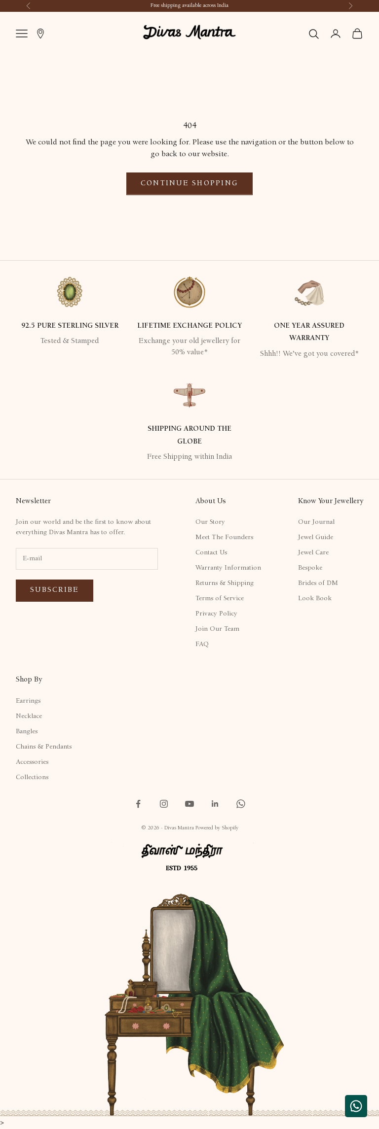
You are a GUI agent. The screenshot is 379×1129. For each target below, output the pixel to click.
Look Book (315, 598)
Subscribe (54, 590)
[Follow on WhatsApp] (241, 804)
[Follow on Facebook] (138, 804)
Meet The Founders (224, 537)
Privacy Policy (216, 614)
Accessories (32, 762)
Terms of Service (219, 598)
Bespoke (310, 568)
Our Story (210, 522)
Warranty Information (228, 568)
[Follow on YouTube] (189, 804)
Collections (32, 777)
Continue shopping (189, 183)
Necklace (29, 716)
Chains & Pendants (44, 747)
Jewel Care (313, 552)
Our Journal (316, 522)
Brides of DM (318, 583)
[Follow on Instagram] (164, 804)
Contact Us (211, 552)
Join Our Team (217, 629)
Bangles (27, 731)
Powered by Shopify (216, 828)
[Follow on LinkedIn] (215, 804)
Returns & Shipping (224, 583)
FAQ (202, 644)
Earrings (28, 701)
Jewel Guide (315, 537)
